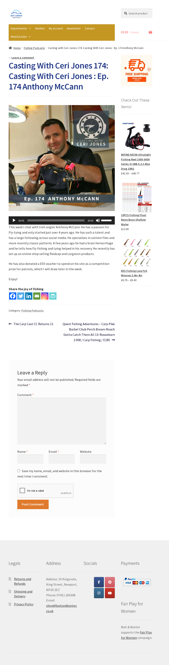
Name (22, 452)
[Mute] (98, 220)
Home (17, 48)
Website (86, 452)
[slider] (107, 220)
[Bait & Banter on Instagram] (99, 593)
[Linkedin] (28, 296)
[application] (62, 220)
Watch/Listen (19, 36)
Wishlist (40, 28)
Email (54, 452)
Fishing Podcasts (34, 48)
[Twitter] (20, 296)
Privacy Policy (23, 604)
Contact (90, 28)
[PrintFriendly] (52, 296)
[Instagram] (44, 296)
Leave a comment (23, 57)
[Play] (14, 220)
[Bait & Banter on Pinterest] (110, 582)
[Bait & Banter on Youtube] (110, 593)
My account (56, 28)
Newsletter (74, 28)
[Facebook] (12, 296)
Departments (19, 28)
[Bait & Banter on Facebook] (99, 582)
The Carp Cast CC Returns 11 (33, 324)
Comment (25, 395)
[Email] (36, 296)
